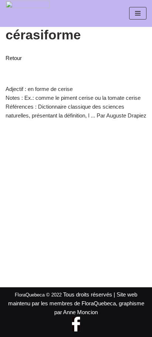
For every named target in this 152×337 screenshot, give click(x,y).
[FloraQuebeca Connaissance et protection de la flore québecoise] (28, 11)
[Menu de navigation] (137, 13)
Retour (14, 58)
